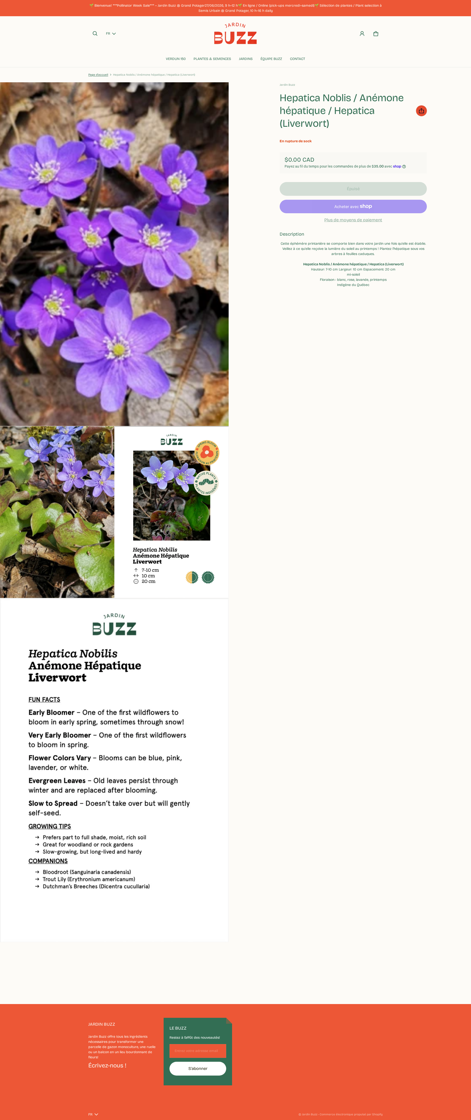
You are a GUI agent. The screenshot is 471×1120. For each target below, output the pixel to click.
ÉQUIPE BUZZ (271, 59)
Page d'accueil (98, 74)
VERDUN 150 (176, 59)
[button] (95, 34)
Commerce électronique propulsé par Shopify (351, 1114)
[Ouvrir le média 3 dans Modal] (57, 512)
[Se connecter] (362, 34)
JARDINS (246, 59)
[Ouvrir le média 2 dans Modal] (114, 254)
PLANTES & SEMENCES (212, 59)
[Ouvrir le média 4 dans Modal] (172, 512)
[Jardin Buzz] (235, 33)
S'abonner (198, 1068)
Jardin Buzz (309, 1114)
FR (108, 33)
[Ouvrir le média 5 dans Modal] (114, 770)
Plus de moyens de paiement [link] (353, 220)
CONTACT (297, 59)
